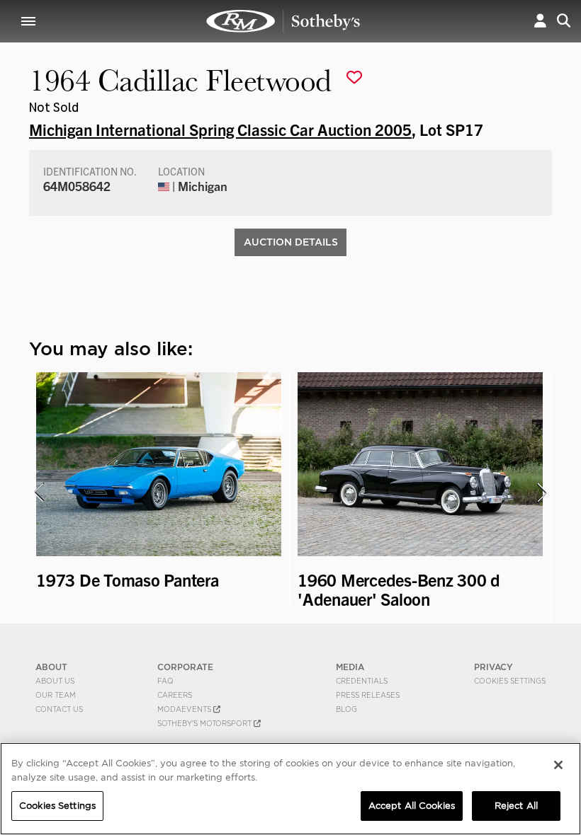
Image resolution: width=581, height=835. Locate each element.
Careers (174, 695)
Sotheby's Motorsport (205, 723)
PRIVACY (493, 667)
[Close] (558, 765)
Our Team (55, 695)
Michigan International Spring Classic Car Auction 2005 (220, 129)
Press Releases (368, 695)
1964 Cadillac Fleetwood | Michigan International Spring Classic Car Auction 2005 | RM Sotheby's (283, 21)
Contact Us (59, 709)
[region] (290, 788)
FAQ (165, 680)
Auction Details (291, 242)
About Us (54, 680)
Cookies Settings (510, 680)
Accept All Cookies (411, 805)
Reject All (516, 805)
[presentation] (38, 492)
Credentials (362, 680)
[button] (540, 20)
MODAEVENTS (185, 709)
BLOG (346, 709)
